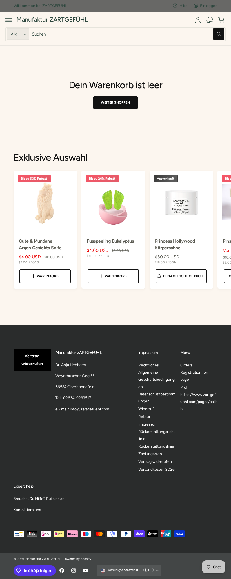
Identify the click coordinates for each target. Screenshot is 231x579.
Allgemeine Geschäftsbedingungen (156, 379)
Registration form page (195, 376)
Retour (144, 416)
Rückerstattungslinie (156, 446)
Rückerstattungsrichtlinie (156, 435)
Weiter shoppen (115, 102)
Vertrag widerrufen (32, 359)
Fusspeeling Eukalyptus (110, 241)
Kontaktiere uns (27, 509)
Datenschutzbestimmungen (157, 397)
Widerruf (146, 408)
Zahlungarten (150, 454)
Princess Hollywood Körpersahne (175, 244)
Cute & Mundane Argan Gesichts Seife (40, 244)
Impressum (148, 424)
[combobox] (128, 34)
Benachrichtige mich (183, 276)
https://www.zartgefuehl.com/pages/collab (198, 401)
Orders (186, 365)
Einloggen (208, 5)
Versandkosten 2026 (156, 469)
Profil (184, 387)
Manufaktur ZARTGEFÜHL (43, 559)
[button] (9, 20)
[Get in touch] (210, 20)
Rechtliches (148, 365)
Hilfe (183, 5)
